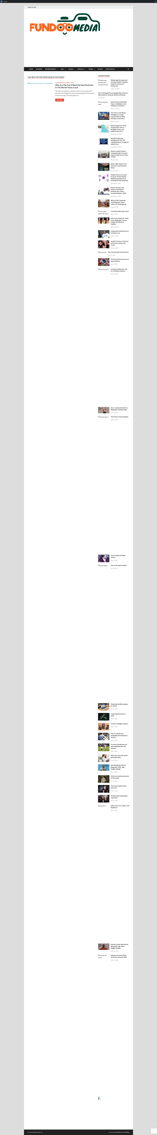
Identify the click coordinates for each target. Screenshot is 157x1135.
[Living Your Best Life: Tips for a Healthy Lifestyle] (103, 269)
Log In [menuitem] (5, 1)
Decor (71, 69)
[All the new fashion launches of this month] (103, 776)
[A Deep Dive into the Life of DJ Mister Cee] (103, 231)
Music (72, 82)
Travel (90, 69)
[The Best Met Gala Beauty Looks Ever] (103, 796)
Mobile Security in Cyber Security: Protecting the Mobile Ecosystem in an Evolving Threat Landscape (119, 177)
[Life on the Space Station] (103, 565)
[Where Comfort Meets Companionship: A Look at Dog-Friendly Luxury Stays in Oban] (103, 151)
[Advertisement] (78, 53)
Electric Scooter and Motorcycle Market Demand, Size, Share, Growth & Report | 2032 (118, 190)
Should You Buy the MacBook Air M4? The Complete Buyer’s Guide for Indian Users (120, 141)
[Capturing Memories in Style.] (103, 714)
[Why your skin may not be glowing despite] (103, 755)
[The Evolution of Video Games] (103, 555)
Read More (59, 100)
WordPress (119, 1132)
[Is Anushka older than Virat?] (103, 211)
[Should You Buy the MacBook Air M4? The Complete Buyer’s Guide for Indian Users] (103, 138)
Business (39, 69)
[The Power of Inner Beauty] (103, 417)
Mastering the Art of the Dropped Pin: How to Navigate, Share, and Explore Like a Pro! (118, 128)
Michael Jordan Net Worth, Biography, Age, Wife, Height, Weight (119, 946)
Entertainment (50, 69)
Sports (100, 69)
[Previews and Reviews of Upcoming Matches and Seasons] (103, 744)
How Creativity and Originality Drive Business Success (119, 735)
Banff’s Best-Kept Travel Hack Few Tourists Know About (119, 166)
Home (31, 69)
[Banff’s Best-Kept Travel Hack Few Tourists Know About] (103, 164)
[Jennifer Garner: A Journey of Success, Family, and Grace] (103, 241)
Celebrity (67, 82)
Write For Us (110, 69)
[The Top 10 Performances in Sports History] (103, 259)
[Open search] (128, 69)
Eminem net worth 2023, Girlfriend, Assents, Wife (119, 956)
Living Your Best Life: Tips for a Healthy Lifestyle (119, 270)
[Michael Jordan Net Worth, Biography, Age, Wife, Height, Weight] (103, 944)
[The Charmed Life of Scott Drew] (102, 252)
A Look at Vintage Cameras (119, 724)
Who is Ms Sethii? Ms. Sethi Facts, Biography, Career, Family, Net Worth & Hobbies (119, 221)
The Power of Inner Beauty (119, 417)
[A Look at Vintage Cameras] (103, 724)
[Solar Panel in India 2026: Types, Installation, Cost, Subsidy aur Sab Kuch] (103, 102)
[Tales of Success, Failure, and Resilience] (103, 806)
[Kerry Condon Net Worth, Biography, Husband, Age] (103, 408)
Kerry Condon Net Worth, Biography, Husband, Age (119, 409)
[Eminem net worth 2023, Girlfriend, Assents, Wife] (103, 955)
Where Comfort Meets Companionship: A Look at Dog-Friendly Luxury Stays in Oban (119, 154)
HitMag (127, 1132)
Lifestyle (80, 69)
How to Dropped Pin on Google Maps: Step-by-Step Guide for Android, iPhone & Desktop (113, 94)
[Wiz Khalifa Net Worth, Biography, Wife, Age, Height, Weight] (103, 765)
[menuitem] (1, 1)
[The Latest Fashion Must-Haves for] (103, 786)
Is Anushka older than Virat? (120, 211)
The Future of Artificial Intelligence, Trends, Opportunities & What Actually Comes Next (118, 115)
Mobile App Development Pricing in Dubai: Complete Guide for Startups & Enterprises (119, 83)
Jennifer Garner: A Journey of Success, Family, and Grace (119, 243)
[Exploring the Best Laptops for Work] (103, 704)
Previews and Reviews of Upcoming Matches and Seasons (119, 746)
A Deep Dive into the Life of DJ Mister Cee (120, 232)
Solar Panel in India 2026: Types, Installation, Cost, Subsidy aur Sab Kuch (119, 104)
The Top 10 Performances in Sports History (120, 260)
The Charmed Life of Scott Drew (118, 252)
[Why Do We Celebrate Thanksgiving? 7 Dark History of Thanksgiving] (103, 200)
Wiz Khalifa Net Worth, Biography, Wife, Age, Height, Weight (118, 767)
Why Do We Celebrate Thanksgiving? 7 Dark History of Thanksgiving (118, 202)
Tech (62, 69)
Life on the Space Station (119, 565)
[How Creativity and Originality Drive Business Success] (103, 734)
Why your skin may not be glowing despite (119, 756)
